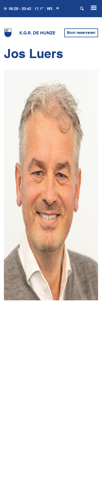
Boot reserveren (81, 33)
